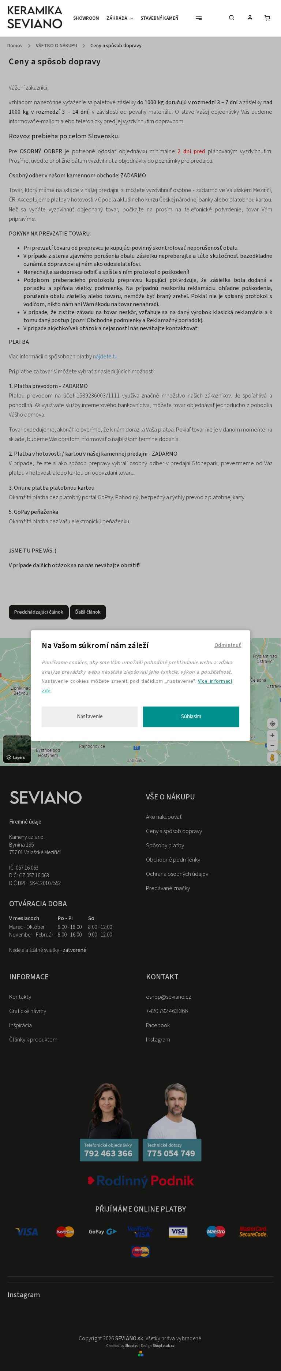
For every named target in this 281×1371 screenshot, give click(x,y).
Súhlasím (191, 716)
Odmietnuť (227, 645)
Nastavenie (90, 716)
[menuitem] (88, 18)
